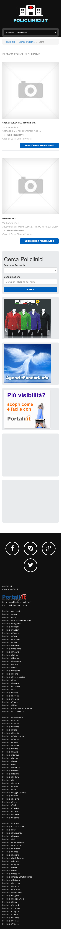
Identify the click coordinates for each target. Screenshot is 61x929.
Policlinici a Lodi (9, 764)
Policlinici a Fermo (10, 748)
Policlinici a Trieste (10, 914)
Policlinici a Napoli (10, 667)
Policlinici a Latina (10, 655)
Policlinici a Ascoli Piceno (13, 826)
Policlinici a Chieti (9, 636)
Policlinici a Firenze (10, 645)
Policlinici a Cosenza (11, 848)
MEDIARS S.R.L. (9, 218)
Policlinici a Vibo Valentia (13, 711)
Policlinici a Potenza (10, 683)
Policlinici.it (10, 41)
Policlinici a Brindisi (10, 839)
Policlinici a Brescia (10, 733)
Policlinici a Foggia (10, 751)
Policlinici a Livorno (10, 658)
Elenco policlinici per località (14, 605)
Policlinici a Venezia (10, 917)
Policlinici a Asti (9, 617)
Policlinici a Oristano (11, 670)
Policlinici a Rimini (10, 795)
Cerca (30, 289)
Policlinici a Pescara (10, 783)
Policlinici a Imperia (10, 652)
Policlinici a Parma (10, 673)
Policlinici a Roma (9, 902)
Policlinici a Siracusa (11, 908)
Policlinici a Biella (9, 729)
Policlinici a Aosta (9, 614)
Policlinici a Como (10, 742)
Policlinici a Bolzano (10, 626)
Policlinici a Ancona (10, 823)
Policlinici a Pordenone (12, 892)
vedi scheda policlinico (39, 145)
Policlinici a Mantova (11, 767)
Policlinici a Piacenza (11, 889)
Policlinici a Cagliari (10, 630)
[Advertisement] (27, 454)
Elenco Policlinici (27, 41)
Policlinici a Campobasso (13, 842)
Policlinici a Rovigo (10, 692)
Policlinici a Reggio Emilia (13, 898)
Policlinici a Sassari (10, 905)
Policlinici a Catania (10, 739)
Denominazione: (12, 276)
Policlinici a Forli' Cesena (13, 858)
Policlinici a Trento (10, 702)
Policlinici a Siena (9, 802)
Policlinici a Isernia (10, 758)
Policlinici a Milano (10, 664)
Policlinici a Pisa (9, 680)
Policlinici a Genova (10, 755)
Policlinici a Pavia (9, 780)
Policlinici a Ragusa (10, 895)
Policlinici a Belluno (10, 726)
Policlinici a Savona (10, 695)
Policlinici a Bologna (11, 836)
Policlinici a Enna (9, 642)
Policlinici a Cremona (11, 639)
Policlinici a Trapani (10, 911)
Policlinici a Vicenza (10, 817)
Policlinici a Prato (9, 789)
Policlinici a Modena (11, 770)
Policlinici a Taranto (10, 699)
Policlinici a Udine (10, 705)
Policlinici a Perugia (10, 886)
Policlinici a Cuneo (10, 851)
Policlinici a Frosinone (11, 648)
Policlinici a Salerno (10, 799)
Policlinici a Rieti (9, 689)
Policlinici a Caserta (10, 633)
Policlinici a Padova (10, 777)
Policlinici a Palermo (11, 883)
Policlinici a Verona (10, 920)
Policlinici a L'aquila (10, 864)
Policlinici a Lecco (9, 867)
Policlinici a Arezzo (10, 720)
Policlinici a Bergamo (11, 623)
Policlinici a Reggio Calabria (14, 792)
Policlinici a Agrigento (11, 611)
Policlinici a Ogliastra (11, 880)
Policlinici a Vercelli (10, 814)
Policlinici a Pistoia (10, 786)
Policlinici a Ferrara (10, 855)
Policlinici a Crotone (10, 745)
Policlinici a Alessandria (12, 717)
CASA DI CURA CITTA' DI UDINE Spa (19, 122)
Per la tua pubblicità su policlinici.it (17, 602)
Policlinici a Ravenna (11, 686)
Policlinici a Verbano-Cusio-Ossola (17, 708)
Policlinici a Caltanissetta (13, 736)
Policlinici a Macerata (11, 661)
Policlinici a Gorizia (10, 861)
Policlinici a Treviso (10, 808)
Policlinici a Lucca (9, 870)
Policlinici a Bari (9, 829)
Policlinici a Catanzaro (11, 845)
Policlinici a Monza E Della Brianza (17, 876)
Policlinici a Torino (10, 805)
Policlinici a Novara (10, 773)
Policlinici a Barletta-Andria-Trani (16, 620)
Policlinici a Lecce (9, 761)
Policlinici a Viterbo (10, 924)
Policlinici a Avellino (10, 723)
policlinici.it (7, 586)
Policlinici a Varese (10, 811)
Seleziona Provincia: (15, 265)
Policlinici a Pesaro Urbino (13, 677)
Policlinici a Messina (11, 873)
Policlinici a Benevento (12, 833)
